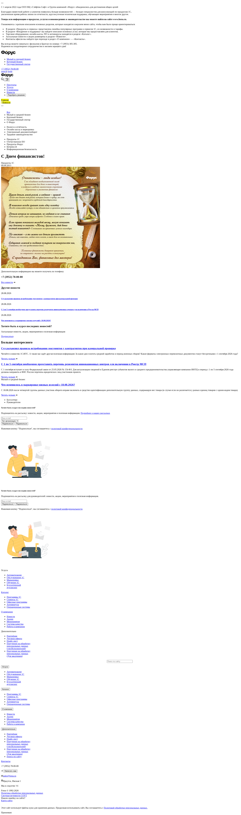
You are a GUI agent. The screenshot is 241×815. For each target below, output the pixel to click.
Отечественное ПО (16, 142)
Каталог (5, 592)
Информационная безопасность (22, 149)
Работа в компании (16, 626)
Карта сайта (6, 800)
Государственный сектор (18, 64)
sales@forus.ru (9, 776)
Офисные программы (17, 602)
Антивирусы (13, 604)
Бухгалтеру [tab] (12, 400)
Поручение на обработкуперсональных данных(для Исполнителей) (18, 646)
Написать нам (10, 771)
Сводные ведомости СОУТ (14, 795)
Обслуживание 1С (15, 577)
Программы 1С (14, 597)
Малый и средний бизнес (19, 59)
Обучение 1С (13, 582)
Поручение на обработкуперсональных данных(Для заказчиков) (18, 653)
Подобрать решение (16, 95)
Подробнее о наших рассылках (95, 413)
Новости (11, 92)
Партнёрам (12, 636)
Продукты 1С (13, 139)
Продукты (11, 85)
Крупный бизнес (15, 61)
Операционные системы (18, 607)
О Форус (11, 122)
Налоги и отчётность (17, 127)
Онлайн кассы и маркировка (20, 129)
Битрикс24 (12, 147)
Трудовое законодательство (20, 134)
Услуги (10, 87)
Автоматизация (14, 575)
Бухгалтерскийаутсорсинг (14, 586)
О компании (12, 90)
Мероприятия (13, 621)
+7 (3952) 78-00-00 (10, 69)
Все (8, 112)
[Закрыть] (2, 105)
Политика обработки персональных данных (22, 793)
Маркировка (13, 580)
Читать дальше (8, 358)
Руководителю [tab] (14, 402)
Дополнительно (8, 729)
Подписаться (7, 336)
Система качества (15, 624)
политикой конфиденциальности (67, 428)
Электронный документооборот (22, 132)
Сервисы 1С (12, 599)
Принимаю (6, 812)
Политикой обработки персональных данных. (126, 808)
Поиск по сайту (14, 756)
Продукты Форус (15, 144)
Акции (10, 619)
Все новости (7, 282)
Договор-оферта (14, 638)
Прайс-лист (12, 641)
